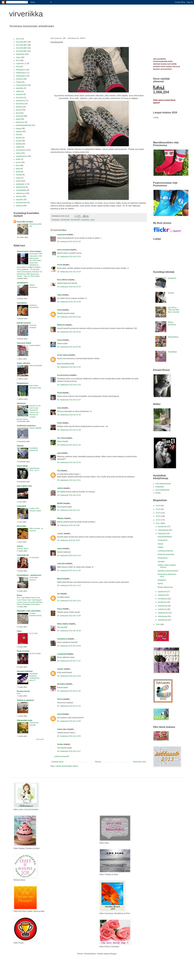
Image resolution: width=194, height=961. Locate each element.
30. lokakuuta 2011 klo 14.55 (69, 736)
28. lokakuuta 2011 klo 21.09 (69, 415)
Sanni (59, 310)
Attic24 (20, 546)
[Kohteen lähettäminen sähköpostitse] (75, 216)
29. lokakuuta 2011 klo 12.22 (69, 585)
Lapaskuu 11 (21, 63)
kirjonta (19, 107)
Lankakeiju (62, 654)
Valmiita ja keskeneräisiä (168, 571)
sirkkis (60, 488)
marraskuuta (163, 530)
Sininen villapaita (35, 428)
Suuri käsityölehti (162, 490)
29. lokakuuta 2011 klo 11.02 (69, 570)
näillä (118, 95)
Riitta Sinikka (63, 624)
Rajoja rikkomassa (165, 587)
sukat (92, 220)
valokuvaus (20, 193)
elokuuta (162, 595)
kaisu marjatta (63, 250)
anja (59, 453)
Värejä (160, 544)
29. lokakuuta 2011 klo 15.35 (69, 616)
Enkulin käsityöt (24, 323)
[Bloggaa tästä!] (78, 216)
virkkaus (19, 206)
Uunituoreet (162, 540)
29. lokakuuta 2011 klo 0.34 (68, 510)
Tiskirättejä (172, 352)
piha (18, 165)
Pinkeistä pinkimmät (166, 554)
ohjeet (18, 153)
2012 (158, 520)
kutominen (20, 122)
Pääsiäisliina (173, 337)
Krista (59, 265)
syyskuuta (162, 592)
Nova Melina (62, 280)
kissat (18, 110)
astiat (18, 91)
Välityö (160, 547)
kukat (18, 119)
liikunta (19, 138)
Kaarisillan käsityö (25, 222)
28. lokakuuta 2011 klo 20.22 (69, 241)
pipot (18, 169)
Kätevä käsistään (35, 365)
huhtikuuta (162, 609)
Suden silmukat (23, 363)
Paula (59, 393)
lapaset (19, 131)
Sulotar (60, 669)
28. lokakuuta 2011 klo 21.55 (69, 445)
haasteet (19, 94)
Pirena (60, 699)
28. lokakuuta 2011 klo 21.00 (69, 367)
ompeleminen (21, 156)
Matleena (61, 325)
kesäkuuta (162, 602)
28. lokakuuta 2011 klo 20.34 (69, 287)
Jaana (59, 548)
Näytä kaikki (40, 739)
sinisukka (61, 563)
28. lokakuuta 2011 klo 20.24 (69, 272)
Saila (59, 408)
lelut (17, 134)
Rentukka (61, 684)
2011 (158, 523)
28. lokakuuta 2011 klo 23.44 (69, 495)
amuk (59, 714)
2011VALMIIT (75, 220)
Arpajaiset (172, 278)
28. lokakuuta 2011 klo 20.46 (69, 317)
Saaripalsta (22, 303)
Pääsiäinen (20, 70)
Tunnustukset (21, 85)
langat (18, 128)
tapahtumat (20, 187)
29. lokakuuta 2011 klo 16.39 (69, 631)
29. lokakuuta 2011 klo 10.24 (69, 555)
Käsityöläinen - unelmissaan (29, 575)
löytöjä (18, 144)
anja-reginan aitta (24, 486)
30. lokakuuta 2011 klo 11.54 (69, 706)
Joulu (18, 57)
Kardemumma (63, 375)
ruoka (18, 178)
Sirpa (59, 423)
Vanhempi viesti (139, 762)
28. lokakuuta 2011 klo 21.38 (69, 430)
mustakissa (62, 639)
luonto (18, 141)
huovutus (19, 98)
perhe (18, 162)
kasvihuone (20, 101)
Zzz (58, 594)
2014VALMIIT (21, 51)
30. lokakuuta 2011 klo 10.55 (69, 676)
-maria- (60, 533)
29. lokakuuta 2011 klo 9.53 (68, 540)
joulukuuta (162, 527)
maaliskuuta (163, 613)
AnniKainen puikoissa (26, 426)
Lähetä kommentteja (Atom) (66, 766)
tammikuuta (163, 620)
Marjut (60, 579)
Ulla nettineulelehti (163, 484)
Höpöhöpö (20, 54)
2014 (158, 513)
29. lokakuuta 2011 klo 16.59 (69, 646)
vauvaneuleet (21, 203)
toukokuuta (162, 606)
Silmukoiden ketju (24, 720)
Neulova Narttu (23, 691)
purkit (18, 172)
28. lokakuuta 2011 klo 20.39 (69, 302)
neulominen (85, 220)
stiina (59, 295)
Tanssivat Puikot (24, 343)
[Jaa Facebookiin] (84, 216)
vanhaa (19, 196)
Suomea (19, 79)
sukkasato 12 (21, 184)
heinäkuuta (163, 599)
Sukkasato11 (21, 73)
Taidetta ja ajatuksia (25, 700)
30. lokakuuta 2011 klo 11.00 (69, 691)
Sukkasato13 (21, 76)
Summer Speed (22, 548)
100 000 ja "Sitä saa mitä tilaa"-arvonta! (173, 310)
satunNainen (22, 283)
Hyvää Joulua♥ (35, 653)
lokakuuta (162, 533)
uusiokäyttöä (21, 190)
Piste (18, 693)
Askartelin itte (23, 555)
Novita (158, 493)
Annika (60, 744)
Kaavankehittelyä (165, 537)
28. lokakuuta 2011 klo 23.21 (69, 480)
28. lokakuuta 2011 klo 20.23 (69, 256)
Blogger (113, 954)
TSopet (19, 82)
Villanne (20, 446)
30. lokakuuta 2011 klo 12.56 (69, 721)
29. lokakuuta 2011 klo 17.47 (69, 661)
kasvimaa (20, 104)
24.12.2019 (33, 633)
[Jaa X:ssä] (81, 216)
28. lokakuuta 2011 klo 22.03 (69, 462)
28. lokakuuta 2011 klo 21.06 (69, 385)
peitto (18, 159)
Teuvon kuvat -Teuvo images (29, 251)
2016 (158, 506)
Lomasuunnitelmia (165, 551)
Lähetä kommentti (61, 756)
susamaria (61, 235)
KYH (18, 60)
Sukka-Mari (62, 729)
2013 (158, 516)
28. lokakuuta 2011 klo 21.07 (69, 400)
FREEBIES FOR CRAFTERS (29, 611)
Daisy (59, 609)
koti (17, 113)
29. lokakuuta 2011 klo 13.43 (69, 601)
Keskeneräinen (34, 345)
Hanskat (161, 562)
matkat (18, 147)
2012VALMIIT (21, 45)
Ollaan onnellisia (172, 323)
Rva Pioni (61, 438)
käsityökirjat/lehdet (23, 125)
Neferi (19, 595)
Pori (17, 67)
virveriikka (26, 14)
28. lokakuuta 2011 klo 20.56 (69, 347)
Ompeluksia (162, 558)
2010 (18, 39)
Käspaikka (159, 487)
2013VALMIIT (21, 48)
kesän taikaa (62, 355)
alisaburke (21, 403)
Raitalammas (22, 383)
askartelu (19, 88)
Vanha (160, 583)
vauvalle (19, 200)
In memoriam (34, 557)
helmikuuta (162, 616)
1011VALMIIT (65, 220)
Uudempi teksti (57, 762)
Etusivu (98, 762)
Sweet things (22, 466)
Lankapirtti (21, 506)
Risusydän (21, 526)
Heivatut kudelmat (25, 671)
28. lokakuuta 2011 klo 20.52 (69, 332)
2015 (158, 509)
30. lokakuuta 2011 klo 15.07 (69, 751)
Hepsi (59, 340)
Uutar (19, 631)
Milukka (60, 518)
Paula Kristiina (23, 651)
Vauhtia (171, 293)
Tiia (58, 471)
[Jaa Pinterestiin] (87, 216)
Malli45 (60, 503)
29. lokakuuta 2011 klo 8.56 (68, 525)
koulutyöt (19, 116)
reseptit (19, 175)
